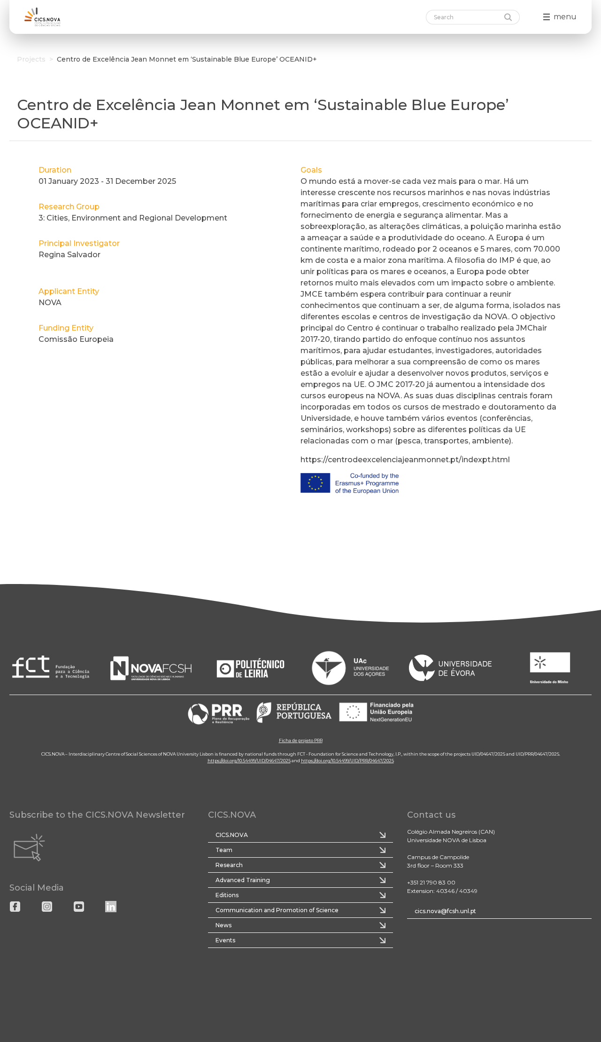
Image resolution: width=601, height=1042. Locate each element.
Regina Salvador (69, 254)
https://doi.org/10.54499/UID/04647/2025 (249, 760)
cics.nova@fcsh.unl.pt (445, 911)
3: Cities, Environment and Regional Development (133, 217)
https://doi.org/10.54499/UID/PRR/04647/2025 (347, 760)
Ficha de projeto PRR (301, 740)
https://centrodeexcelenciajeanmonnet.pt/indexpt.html (405, 459)
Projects (31, 59)
